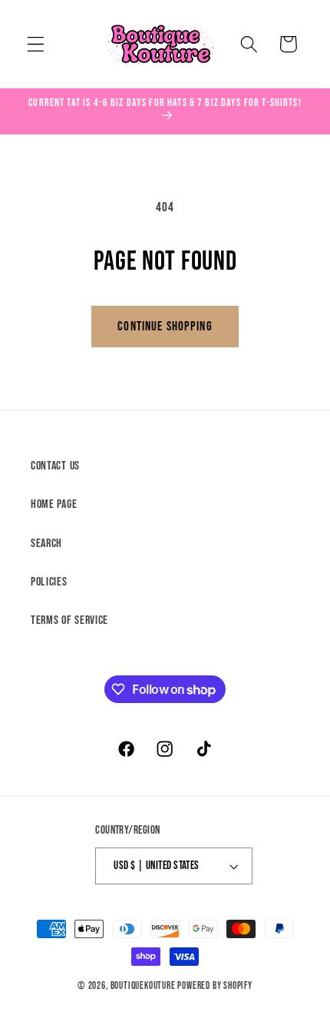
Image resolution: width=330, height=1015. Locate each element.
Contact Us (55, 466)
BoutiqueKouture (143, 986)
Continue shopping (165, 326)
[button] (35, 44)
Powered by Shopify (214, 986)
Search (46, 543)
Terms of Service (69, 620)
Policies (49, 582)
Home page (54, 504)
